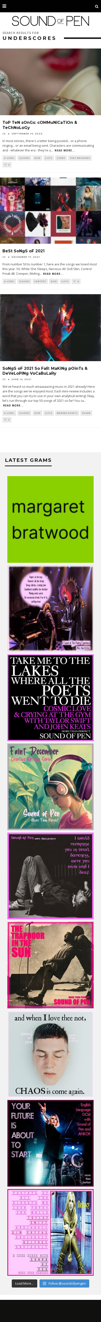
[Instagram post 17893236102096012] (50, 965)
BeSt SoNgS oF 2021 (23, 251)
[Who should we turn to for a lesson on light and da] (50, 876)
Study (61, 158)
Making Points (67, 413)
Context (40, 281)
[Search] (97, 6)
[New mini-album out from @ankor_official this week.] (50, 1143)
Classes (24, 158)
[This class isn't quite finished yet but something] (50, 697)
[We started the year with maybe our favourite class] (50, 519)
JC (4, 133)
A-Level (9, 158)
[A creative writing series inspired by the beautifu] (50, 786)
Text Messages (80, 158)
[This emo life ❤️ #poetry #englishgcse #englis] (50, 608)
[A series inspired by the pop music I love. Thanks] (50, 1232)
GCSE (37, 158)
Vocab (86, 413)
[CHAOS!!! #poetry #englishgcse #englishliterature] (50, 1054)
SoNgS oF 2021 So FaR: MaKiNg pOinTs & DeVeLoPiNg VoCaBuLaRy (45, 371)
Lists (48, 158)
